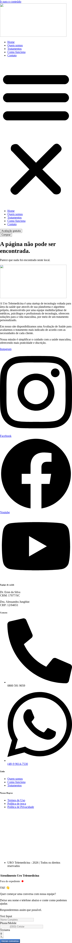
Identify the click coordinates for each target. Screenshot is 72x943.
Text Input (6, 916)
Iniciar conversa (9, 941)
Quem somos (15, 45)
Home (11, 42)
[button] (36, 133)
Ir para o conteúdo (10, 1)
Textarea (5, 929)
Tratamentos (14, 48)
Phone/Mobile (8, 923)
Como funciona (16, 52)
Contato (12, 55)
